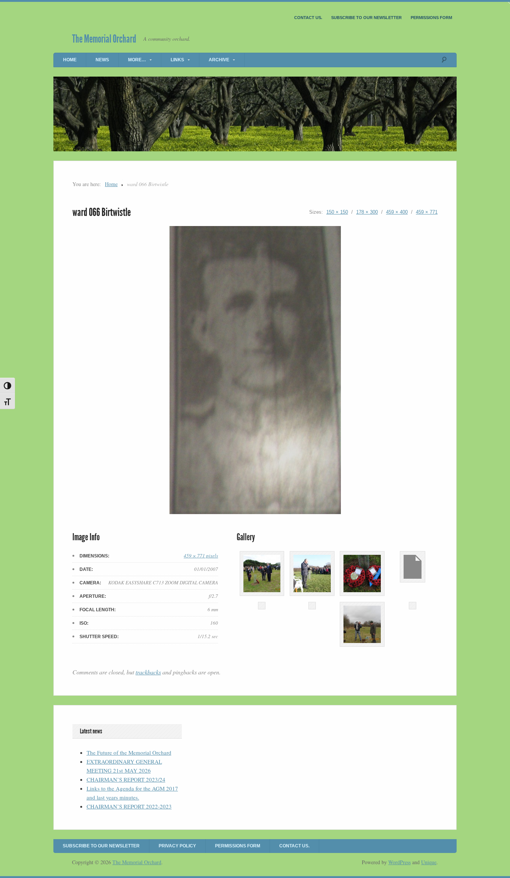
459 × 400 (397, 212)
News (102, 59)
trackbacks (148, 672)
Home (70, 59)
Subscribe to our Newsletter (366, 17)
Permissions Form (431, 17)
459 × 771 (427, 212)
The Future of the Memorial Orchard (129, 752)
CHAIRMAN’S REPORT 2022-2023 (129, 806)
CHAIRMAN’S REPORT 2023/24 (126, 779)
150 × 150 (337, 212)
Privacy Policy (177, 845)
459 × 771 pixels (201, 555)
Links (177, 59)
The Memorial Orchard (104, 39)
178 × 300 (367, 212)
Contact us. (308, 17)
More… (137, 59)
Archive (219, 59)
